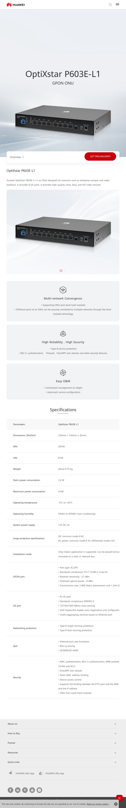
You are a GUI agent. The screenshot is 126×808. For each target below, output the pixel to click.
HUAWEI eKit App (25, 773)
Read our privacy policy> (98, 804)
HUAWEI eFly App (54, 773)
